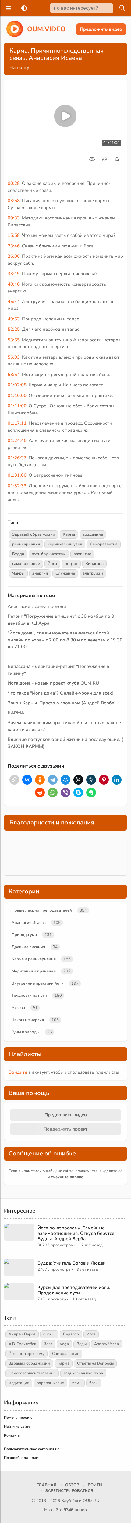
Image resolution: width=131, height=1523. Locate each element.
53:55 (14, 340)
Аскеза (18, 1007)
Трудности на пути (29, 995)
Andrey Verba (106, 1344)
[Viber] (65, 792)
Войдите (18, 1072)
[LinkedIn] (117, 780)
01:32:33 (17, 486)
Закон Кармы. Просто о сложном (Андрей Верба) (62, 703)
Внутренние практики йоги (38, 983)
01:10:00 (17, 395)
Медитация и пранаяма (34, 971)
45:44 (14, 302)
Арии (77, 1383)
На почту (19, 67)
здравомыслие (50, 1383)
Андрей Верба (22, 1334)
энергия (40, 573)
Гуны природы (26, 1032)
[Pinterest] (104, 780)
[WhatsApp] (53, 792)
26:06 (14, 256)
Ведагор (71, 1334)
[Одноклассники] (40, 780)
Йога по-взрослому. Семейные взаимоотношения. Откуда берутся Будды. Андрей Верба (75, 1233)
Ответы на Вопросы (95, 1363)
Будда (18, 554)
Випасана (94, 563)
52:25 (14, 329)
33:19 (14, 274)
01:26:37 (17, 458)
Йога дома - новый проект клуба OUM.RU (53, 683)
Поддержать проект (65, 1129)
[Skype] (78, 792)
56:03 (14, 357)
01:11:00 (17, 406)
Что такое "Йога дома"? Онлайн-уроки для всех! (60, 693)
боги (93, 1383)
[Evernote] (91, 792)
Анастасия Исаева (29, 922)
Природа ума (24, 935)
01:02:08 (17, 385)
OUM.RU (91, 1501)
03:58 (14, 201)
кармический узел (65, 544)
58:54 (14, 374)
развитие (82, 554)
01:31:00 (17, 475)
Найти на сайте (17, 1426)
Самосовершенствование (32, 1373)
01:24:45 (17, 440)
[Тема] (22, 8)
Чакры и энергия (28, 1020)
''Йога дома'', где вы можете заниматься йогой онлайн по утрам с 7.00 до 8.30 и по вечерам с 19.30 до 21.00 (65, 640)
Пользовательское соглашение (31, 1448)
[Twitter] (78, 780)
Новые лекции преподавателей (42, 910)
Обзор (72, 1485)
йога (48, 1344)
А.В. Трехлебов (22, 1344)
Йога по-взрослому (26, 1353)
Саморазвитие (104, 544)
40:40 (14, 284)
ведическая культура (83, 1373)
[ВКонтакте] (27, 780)
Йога (52, 563)
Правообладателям (21, 1457)
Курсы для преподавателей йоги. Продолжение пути (73, 1290)
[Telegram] (53, 780)
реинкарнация (26, 544)
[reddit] (40, 792)
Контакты (12, 1435)
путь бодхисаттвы (49, 554)
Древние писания (28, 947)
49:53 (14, 319)
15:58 (14, 235)
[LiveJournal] (91, 780)
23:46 (14, 246)
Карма (69, 534)
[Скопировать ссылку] (14, 780)
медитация (19, 1383)
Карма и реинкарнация (34, 959)
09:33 (14, 218)
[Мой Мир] (65, 780)
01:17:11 (17, 423)
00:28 (14, 183)
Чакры (18, 573)
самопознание (26, 563)
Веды (81, 1344)
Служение (65, 573)
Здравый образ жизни (33, 534)
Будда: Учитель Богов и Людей (71, 1263)
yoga (64, 1344)
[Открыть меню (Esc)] (7, 8)
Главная (46, 1485)
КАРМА (16, 713)
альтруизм (93, 573)
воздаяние (93, 534)
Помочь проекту (18, 1417)
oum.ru (49, 1334)
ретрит (71, 563)
